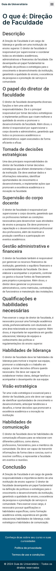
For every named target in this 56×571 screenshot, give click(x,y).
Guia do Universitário (15, 4)
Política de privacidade (28, 547)
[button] (51, 4)
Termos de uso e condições (28, 554)
